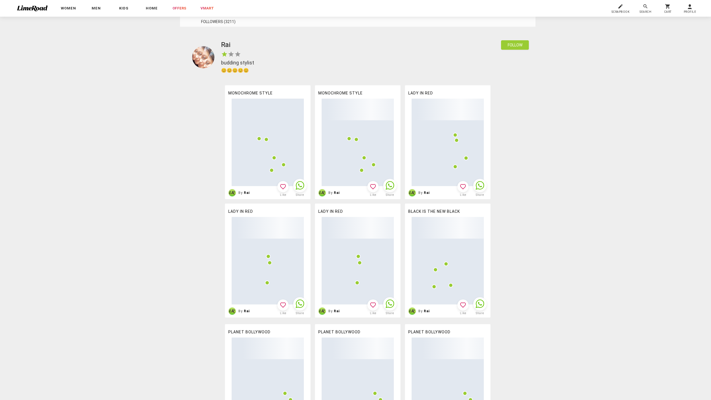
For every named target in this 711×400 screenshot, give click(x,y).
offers (179, 8)
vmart (207, 8)
